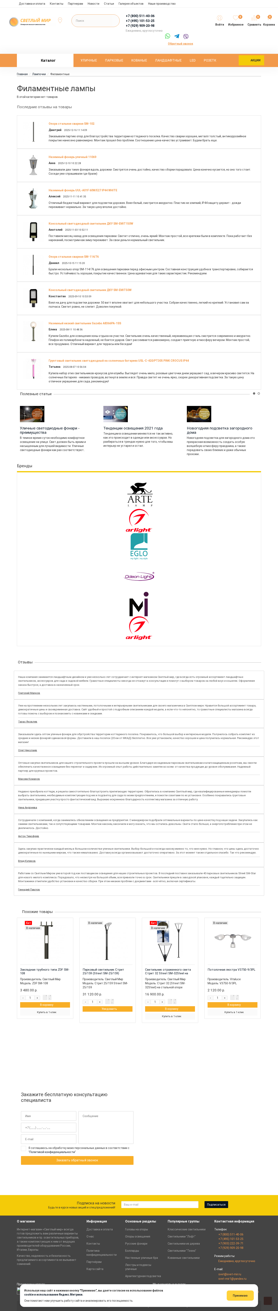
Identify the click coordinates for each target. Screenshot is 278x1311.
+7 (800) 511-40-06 (230, 1234)
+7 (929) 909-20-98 (230, 1247)
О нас (90, 1236)
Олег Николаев (27, 750)
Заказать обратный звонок (77, 1160)
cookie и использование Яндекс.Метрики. (53, 1294)
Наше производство (162, 3)
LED (193, 60)
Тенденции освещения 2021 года (133, 428)
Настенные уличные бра (141, 1257)
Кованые (139, 60)
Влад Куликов (27, 860)
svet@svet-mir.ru (229, 1274)
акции (255, 60)
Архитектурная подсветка (143, 1276)
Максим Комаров (29, 778)
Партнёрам (94, 1261)
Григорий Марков (29, 692)
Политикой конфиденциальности (52, 1152)
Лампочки (39, 74)
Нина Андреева (27, 807)
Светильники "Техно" (182, 1250)
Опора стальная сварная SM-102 (71, 123)
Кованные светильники (184, 1257)
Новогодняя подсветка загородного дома (219, 430)
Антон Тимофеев (28, 836)
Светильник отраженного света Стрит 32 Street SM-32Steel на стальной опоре (168, 973)
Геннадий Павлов (29, 889)
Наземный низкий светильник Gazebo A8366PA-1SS (85, 323)
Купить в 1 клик (46, 1012)
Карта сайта (94, 1269)
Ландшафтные (168, 60)
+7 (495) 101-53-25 (230, 1239)
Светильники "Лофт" (182, 1236)
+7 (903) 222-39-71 (230, 1243)
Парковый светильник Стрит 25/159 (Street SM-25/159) (103, 971)
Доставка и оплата (32, 3)
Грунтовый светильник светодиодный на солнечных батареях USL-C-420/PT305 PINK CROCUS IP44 (119, 360)
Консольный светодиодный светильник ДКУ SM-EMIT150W (91, 223)
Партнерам (75, 3)
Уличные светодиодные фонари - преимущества (50, 430)
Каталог (48, 60)
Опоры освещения (137, 1236)
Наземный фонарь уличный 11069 (72, 157)
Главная (22, 74)
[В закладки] (49, 997)
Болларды (132, 1250)
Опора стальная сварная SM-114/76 (74, 256)
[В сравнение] (45, 997)
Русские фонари (136, 1243)
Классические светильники (187, 1229)
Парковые (114, 60)
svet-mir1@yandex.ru (232, 1278)
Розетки (211, 60)
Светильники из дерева (184, 1243)
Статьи (109, 3)
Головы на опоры (136, 1229)
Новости (93, 3)
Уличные (89, 60)
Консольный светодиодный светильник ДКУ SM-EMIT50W (90, 290)
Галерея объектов (131, 3)
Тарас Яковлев (27, 721)
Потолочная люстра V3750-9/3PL (231, 969)
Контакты (56, 3)
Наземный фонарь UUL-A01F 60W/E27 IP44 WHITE (83, 190)
